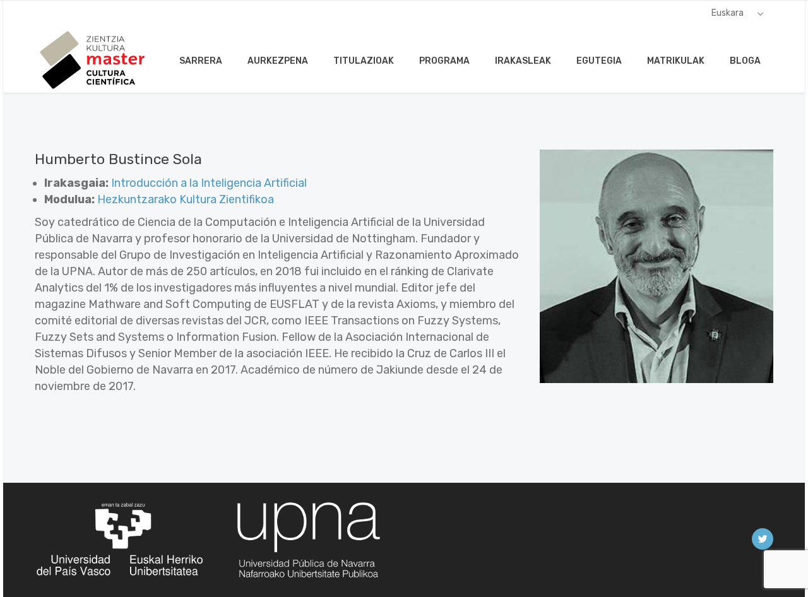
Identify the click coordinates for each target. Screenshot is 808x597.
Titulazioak (363, 61)
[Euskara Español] (737, 13)
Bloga (745, 61)
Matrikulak (675, 61)
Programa (444, 61)
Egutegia (599, 61)
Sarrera (200, 61)
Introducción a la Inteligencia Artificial (209, 183)
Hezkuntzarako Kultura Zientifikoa (185, 199)
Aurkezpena (277, 61)
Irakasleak (523, 61)
